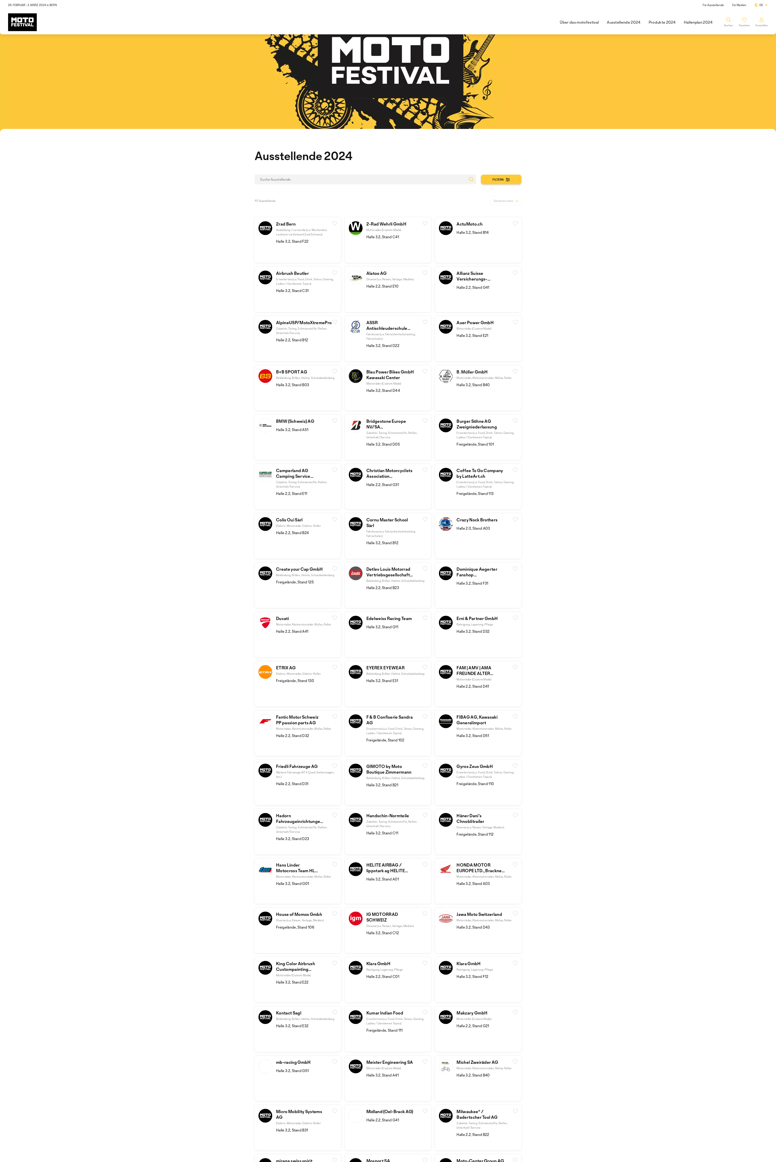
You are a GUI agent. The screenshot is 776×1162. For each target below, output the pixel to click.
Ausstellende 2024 (623, 22)
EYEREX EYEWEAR (385, 667)
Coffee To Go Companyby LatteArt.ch (480, 473)
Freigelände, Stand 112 (475, 834)
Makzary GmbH (472, 1012)
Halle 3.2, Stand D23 (292, 838)
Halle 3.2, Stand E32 (292, 1026)
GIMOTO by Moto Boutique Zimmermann (389, 769)
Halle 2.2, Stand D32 (292, 735)
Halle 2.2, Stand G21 (473, 1026)
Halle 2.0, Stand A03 (473, 528)
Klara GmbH (378, 963)
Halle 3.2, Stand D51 (473, 735)
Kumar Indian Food (384, 1012)
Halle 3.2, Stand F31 (472, 583)
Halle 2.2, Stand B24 (292, 532)
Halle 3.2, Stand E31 (382, 680)
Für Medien (739, 5)
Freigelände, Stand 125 (295, 582)
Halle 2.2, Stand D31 (292, 783)
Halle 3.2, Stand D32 (473, 631)
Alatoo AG (376, 273)
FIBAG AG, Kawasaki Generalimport (477, 719)
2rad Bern (286, 224)
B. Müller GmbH (472, 371)
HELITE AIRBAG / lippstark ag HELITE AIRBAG (385, 870)
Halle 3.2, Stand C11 (382, 833)
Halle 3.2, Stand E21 (472, 335)
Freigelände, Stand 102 (385, 740)
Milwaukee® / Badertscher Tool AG (477, 1114)
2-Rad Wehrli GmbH (386, 224)
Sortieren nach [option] (503, 200)
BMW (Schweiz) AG (295, 421)
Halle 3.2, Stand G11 (382, 627)
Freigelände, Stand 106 (295, 927)
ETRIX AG (286, 667)
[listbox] (505, 201)
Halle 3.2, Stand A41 (382, 1075)
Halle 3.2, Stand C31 (292, 290)
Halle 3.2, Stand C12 (382, 933)
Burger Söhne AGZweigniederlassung (477, 424)
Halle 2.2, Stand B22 (473, 1134)
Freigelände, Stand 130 (295, 680)
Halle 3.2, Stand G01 (292, 883)
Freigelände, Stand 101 (475, 444)
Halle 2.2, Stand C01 (382, 976)
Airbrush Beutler (292, 273)
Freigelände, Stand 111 (384, 1030)
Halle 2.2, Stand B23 (382, 587)
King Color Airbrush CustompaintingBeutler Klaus (295, 969)
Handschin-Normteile (387, 815)
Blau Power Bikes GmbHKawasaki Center (390, 374)
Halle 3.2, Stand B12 (382, 543)
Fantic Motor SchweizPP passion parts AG (297, 719)
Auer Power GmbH (475, 322)
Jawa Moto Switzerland (479, 914)
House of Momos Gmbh (299, 914)
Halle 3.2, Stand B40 (473, 385)
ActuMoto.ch (470, 224)
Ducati (282, 618)
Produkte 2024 (662, 22)
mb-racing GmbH (293, 1062)
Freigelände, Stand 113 (475, 493)
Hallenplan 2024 (698, 22)
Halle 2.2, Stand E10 (382, 286)
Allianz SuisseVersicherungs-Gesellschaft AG (473, 279)
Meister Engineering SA (389, 1062)
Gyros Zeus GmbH (475, 766)
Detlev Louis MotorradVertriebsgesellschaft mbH (388, 574)
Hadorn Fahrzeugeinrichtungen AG (299, 821)
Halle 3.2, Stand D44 (383, 390)
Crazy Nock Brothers (477, 519)
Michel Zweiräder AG (477, 1062)
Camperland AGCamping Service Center (293, 476)
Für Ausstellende (713, 5)
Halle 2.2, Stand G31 (382, 484)
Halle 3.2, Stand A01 (382, 879)
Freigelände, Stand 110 (475, 783)
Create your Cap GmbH (299, 569)
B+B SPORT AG (291, 371)
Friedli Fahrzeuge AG (297, 766)
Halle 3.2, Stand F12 (472, 976)
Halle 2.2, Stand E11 (291, 493)
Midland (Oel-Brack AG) (389, 1111)
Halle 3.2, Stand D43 (473, 927)
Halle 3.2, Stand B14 (473, 232)
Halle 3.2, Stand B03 (292, 385)
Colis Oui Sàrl (289, 519)
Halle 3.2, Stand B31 (292, 1130)
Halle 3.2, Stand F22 (292, 241)
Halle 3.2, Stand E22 (292, 982)
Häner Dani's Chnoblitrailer (470, 818)
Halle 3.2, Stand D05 (383, 444)
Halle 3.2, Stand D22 (382, 345)
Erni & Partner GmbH (477, 618)
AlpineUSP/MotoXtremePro (304, 322)
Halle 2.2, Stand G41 (473, 287)
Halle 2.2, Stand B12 (292, 340)
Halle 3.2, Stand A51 (292, 429)
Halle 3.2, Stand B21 (382, 785)
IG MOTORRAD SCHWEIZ (382, 917)
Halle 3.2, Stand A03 (473, 883)
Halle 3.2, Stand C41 (382, 237)
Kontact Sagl (288, 1012)
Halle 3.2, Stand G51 (292, 1070)
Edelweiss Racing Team (389, 618)
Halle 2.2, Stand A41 (292, 631)
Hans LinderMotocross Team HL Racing (295, 870)
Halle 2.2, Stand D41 (473, 686)
